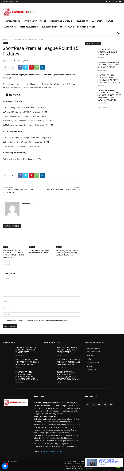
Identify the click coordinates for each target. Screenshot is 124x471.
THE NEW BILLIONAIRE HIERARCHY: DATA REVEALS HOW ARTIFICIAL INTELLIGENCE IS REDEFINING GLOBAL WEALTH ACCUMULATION (109, 95)
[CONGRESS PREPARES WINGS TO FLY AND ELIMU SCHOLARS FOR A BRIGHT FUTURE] (90, 65)
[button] (118, 33)
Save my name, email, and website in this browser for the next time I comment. (37, 321)
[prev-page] (4, 263)
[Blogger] (87, 404)
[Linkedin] (42, 67)
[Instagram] (109, 1)
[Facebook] (106, 1)
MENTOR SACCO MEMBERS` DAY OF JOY (63, 190)
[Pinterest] (31, 67)
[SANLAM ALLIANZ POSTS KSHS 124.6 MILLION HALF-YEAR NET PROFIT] (90, 52)
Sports (10, 39)
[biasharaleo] (4, 61)
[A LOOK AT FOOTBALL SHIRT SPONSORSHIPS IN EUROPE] (41, 239)
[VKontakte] (111, 404)
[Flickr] (99, 404)
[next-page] (8, 263)
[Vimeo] (116, 1)
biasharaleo (12, 61)
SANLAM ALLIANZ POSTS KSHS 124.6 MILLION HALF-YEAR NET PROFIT (107, 52)
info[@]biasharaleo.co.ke (52, 451)
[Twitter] (113, 1)
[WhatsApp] (36, 67)
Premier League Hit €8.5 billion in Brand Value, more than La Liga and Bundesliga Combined (67, 253)
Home (5, 39)
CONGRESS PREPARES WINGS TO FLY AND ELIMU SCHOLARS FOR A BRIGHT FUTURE (109, 65)
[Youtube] (120, 1)
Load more (102, 107)
